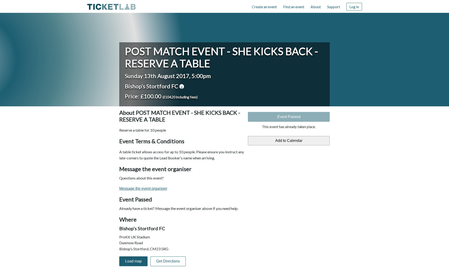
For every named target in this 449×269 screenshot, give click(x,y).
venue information (181, 86)
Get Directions (168, 261)
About (316, 6)
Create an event (264, 6)
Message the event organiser (143, 188)
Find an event (293, 6)
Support (333, 6)
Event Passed (289, 117)
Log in (354, 6)
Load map (133, 261)
